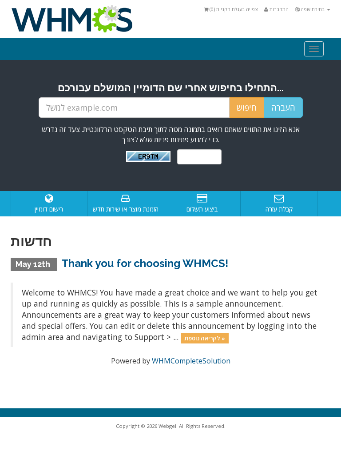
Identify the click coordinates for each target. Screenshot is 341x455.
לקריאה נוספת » (204, 338)
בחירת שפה (312, 9)
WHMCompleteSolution (191, 361)
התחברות (278, 9)
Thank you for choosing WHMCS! (144, 263)
